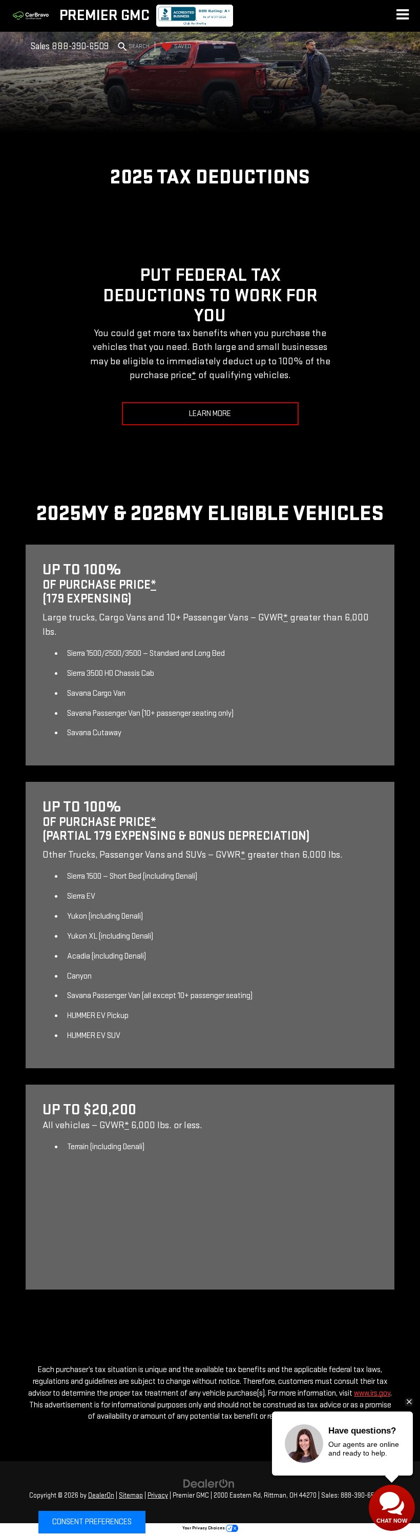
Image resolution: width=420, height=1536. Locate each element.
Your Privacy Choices (204, 1528)
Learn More (210, 414)
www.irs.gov (372, 1393)
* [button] (194, 375)
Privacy (158, 1495)
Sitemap (131, 1495)
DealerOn (101, 1495)
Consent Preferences (92, 1522)
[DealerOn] (209, 1483)
